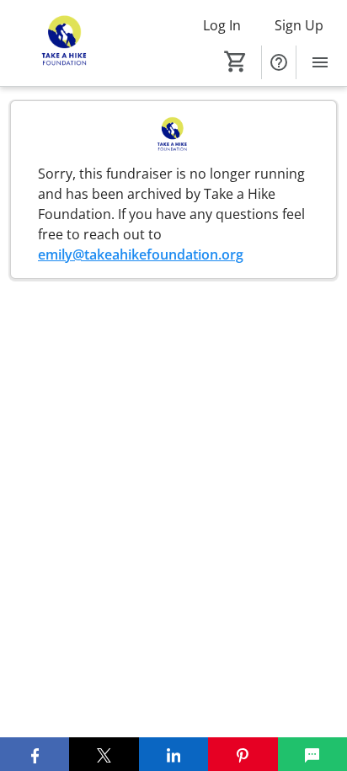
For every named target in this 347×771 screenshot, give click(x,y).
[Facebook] (34, 754)
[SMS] (312, 754)
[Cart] (236, 61)
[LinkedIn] (173, 754)
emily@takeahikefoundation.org (140, 254)
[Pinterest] (242, 754)
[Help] (279, 62)
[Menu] (320, 62)
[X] (103, 754)
